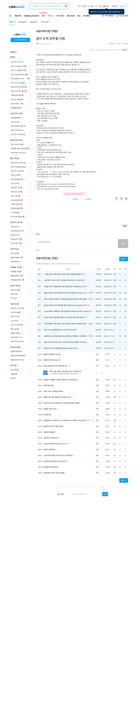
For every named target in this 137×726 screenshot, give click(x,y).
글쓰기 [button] (123, 259)
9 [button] (95, 487)
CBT (43, 14)
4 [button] (76, 487)
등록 (123, 243)
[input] (76, 243)
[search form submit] (66, 6)
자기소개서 (60, 15)
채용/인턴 (18, 15)
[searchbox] (86, 494)
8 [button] (91, 487)
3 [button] (72, 487)
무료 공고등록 (123, 16)
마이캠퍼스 (87, 15)
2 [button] (68, 487)
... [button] (99, 487)
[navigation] (20, 57)
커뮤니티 (51, 15)
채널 (78, 15)
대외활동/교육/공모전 (31, 15)
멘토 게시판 (71, 15)
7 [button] (87, 487)
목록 (124, 226)
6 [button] (83, 487)
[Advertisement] (82, 213)
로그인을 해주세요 (20, 40)
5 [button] (80, 487)
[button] (61, 487)
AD (97, 373)
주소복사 (124, 50)
